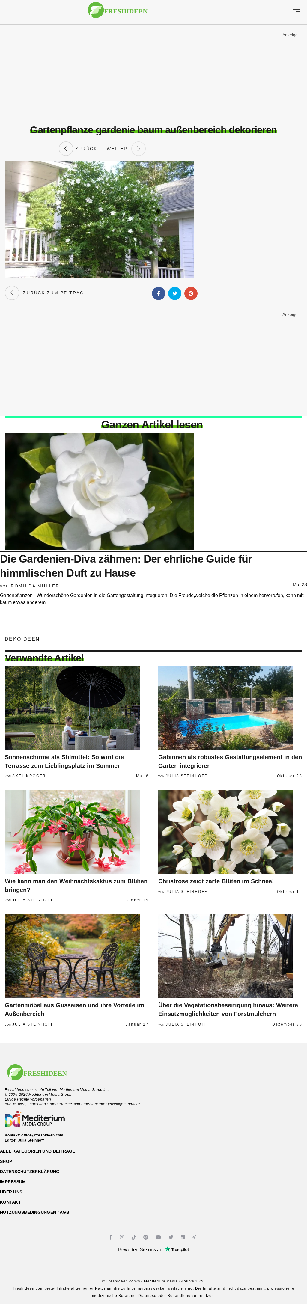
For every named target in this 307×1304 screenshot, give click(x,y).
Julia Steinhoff (186, 776)
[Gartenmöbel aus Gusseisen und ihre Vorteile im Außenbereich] (77, 956)
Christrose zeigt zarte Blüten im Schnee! (216, 881)
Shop (6, 1161)
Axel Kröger (29, 776)
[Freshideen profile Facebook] (111, 1237)
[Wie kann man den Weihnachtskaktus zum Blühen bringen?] (77, 832)
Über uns (11, 1192)
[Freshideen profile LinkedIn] (183, 1237)
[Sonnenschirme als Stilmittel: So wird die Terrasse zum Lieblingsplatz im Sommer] (77, 708)
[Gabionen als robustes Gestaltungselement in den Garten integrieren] (230, 708)
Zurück (85, 148)
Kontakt (10, 1202)
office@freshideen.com (42, 1135)
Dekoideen (22, 639)
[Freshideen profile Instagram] (123, 1237)
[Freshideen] (117, 13)
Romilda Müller (35, 586)
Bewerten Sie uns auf (141, 1249)
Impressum (13, 1181)
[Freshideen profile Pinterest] (146, 1237)
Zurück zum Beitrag (51, 292)
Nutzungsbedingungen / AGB (34, 1212)
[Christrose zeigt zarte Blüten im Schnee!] (230, 832)
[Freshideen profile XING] (195, 1237)
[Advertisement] (153, 74)
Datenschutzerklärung (30, 1171)
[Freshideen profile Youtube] (159, 1237)
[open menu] (296, 12)
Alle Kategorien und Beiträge (37, 1151)
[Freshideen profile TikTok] (134, 1237)
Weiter (119, 148)
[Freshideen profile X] (171, 1237)
